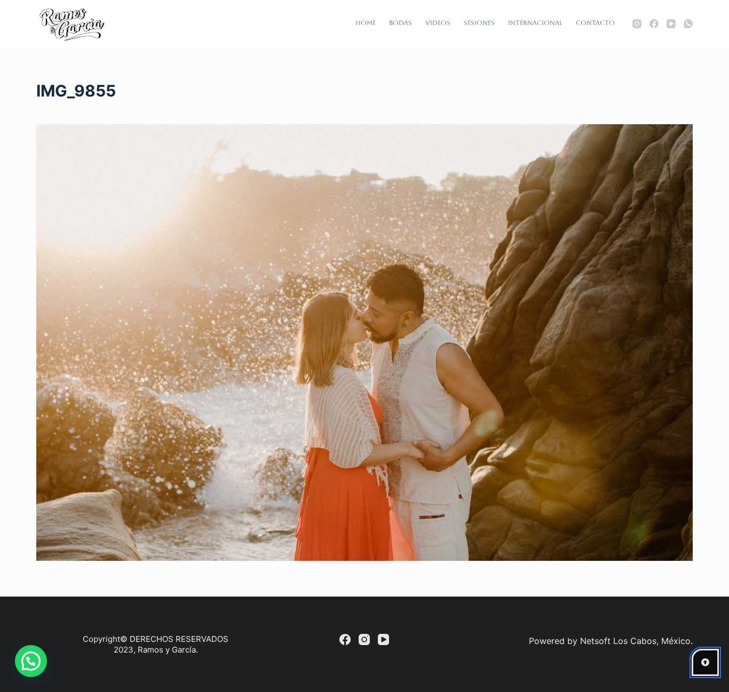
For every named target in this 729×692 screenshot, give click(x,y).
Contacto (595, 23)
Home (365, 23)
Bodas (400, 23)
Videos (437, 23)
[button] (31, 661)
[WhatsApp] (688, 23)
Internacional (535, 23)
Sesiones (479, 23)
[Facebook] (654, 23)
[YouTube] (671, 23)
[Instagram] (636, 23)
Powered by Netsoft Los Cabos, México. (611, 640)
